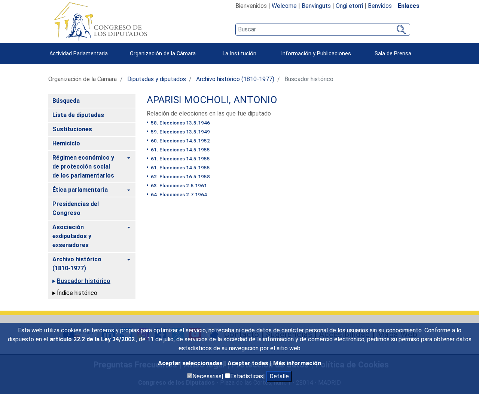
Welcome (284, 5)
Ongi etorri (349, 5)
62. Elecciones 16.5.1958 (180, 176)
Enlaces (408, 5)
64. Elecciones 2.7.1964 (178, 194)
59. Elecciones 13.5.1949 (180, 132)
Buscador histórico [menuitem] (83, 280)
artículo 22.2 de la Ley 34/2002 (93, 339)
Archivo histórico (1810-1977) (235, 79)
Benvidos (380, 5)
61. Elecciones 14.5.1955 (180, 150)
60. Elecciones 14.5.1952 (180, 141)
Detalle (279, 376)
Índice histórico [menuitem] (77, 292)
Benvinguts (316, 5)
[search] (322, 30)
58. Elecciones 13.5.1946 (180, 123)
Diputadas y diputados (156, 79)
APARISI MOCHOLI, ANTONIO (212, 99)
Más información (297, 363)
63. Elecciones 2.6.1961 (178, 185)
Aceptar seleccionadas (191, 363)
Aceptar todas (249, 363)
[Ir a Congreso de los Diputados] (100, 21)
